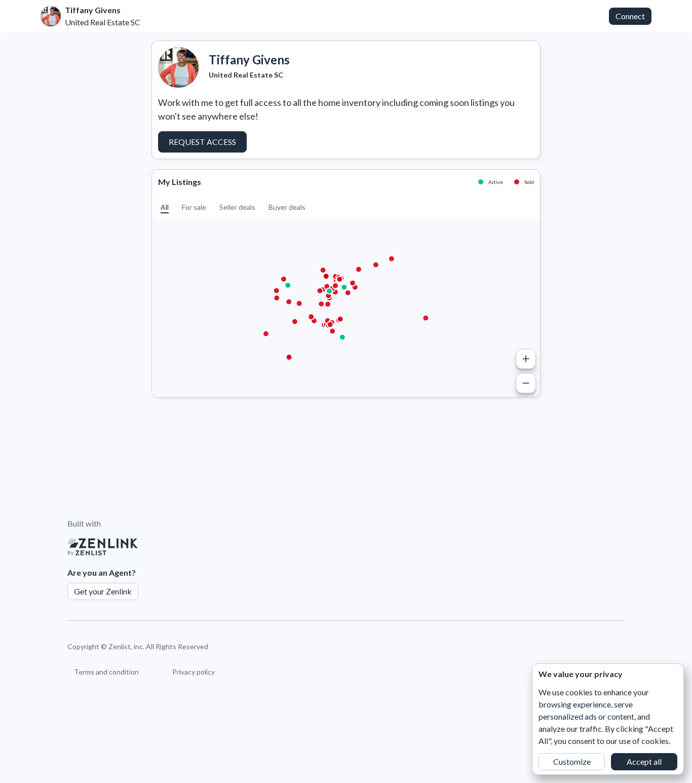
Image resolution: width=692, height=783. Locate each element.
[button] (164, 207)
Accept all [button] (644, 761)
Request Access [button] (202, 141)
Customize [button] (572, 761)
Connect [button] (630, 16)
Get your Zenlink (103, 591)
